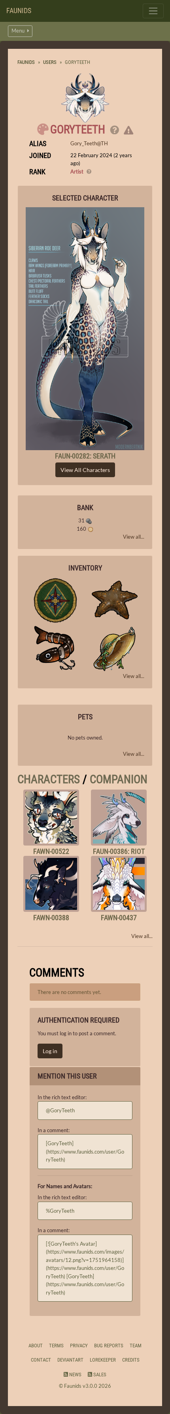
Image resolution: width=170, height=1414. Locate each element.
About (35, 1346)
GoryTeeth (77, 129)
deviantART (70, 1360)
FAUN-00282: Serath (85, 456)
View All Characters (85, 469)
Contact (41, 1360)
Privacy (79, 1346)
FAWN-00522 (51, 851)
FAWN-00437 (119, 917)
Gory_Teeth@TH (89, 143)
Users (50, 62)
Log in (50, 1051)
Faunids (18, 10)
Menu (18, 31)
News (74, 1374)
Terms (56, 1346)
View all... (133, 537)
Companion (118, 779)
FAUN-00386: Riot (119, 851)
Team (136, 1346)
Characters (48, 779)
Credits (131, 1360)
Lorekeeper (103, 1360)
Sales (99, 1374)
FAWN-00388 (51, 917)
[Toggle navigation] (153, 11)
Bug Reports (108, 1346)
